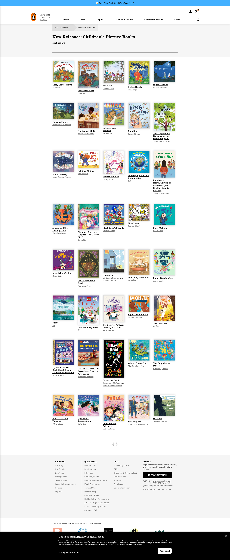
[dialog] (115, 546)
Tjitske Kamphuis (160, 421)
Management (61, 476)
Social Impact (61, 480)
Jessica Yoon (58, 375)
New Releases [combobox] (61, 27)
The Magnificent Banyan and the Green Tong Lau (161, 136)
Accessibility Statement (65, 484)
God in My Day (59, 174)
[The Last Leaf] (164, 307)
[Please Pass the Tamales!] (63, 405)
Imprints (59, 491)
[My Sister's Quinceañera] (88, 405)
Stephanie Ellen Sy (161, 141)
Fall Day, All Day (86, 171)
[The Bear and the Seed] (88, 263)
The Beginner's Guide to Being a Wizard (113, 326)
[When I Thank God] (139, 350)
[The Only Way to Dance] (164, 350)
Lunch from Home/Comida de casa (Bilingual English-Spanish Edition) (162, 185)
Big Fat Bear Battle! (138, 314)
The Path (107, 85)
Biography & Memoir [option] (66, 57)
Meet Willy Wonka (61, 273)
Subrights (118, 480)
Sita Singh (132, 90)
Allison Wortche (160, 87)
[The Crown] (139, 212)
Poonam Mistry (84, 286)
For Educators (120, 476)
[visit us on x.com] (150, 482)
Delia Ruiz (82, 424)
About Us (60, 462)
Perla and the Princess (109, 425)
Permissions (119, 484)
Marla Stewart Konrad (61, 177)
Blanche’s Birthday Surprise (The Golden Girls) (88, 235)
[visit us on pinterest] (164, 482)
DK (129, 181)
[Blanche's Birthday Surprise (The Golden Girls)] (88, 216)
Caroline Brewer (59, 233)
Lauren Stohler (134, 226)
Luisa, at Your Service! (109, 129)
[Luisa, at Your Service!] (114, 114)
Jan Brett (56, 87)
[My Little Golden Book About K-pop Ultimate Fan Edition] (63, 352)
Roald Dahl (158, 230)
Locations (59, 473)
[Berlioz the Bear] (88, 74)
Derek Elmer (83, 240)
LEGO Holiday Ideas (88, 327)
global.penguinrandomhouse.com (158, 485)
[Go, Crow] (164, 405)
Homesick (108, 275)
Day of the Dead (111, 380)
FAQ (116, 469)
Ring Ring (133, 131)
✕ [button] (226, 536)
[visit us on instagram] (169, 482)
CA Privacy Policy (91, 495)
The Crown (133, 223)
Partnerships (90, 465)
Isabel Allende (109, 429)
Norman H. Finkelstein (138, 424)
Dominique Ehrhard (111, 383)
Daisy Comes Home (62, 84)
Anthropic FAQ (90, 510)
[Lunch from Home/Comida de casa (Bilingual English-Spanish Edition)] (164, 164)
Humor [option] (82, 58)
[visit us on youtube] (155, 482)
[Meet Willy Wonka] (63, 259)
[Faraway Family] (63, 110)
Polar (55, 322)
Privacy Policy (90, 491)
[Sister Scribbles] (114, 162)
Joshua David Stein (161, 193)
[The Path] (114, 72)
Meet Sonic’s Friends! (113, 228)
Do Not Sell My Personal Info (96, 499)
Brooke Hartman (135, 317)
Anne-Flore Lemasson (112, 385)
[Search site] (198, 19)
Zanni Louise (159, 281)
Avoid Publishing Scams (95, 506)
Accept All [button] (165, 550)
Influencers (89, 473)
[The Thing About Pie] (139, 261)
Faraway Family (60, 122)
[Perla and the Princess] (114, 407)
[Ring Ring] (139, 115)
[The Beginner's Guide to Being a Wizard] (114, 308)
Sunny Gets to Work (163, 278)
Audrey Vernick (109, 280)
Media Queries (90, 469)
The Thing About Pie (138, 277)
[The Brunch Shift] (88, 115)
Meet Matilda (160, 228)
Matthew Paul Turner (137, 366)
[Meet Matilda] (164, 214)
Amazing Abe (134, 421)
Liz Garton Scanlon (111, 278)
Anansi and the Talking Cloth (60, 229)
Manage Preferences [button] (68, 552)
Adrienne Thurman (86, 134)
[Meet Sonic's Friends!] (114, 214)
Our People (60, 469)
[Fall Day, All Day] (88, 159)
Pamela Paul (108, 88)
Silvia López (57, 424)
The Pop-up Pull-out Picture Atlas (138, 177)
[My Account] (190, 10)
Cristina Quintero (160, 368)
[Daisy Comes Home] (63, 71)
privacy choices (136, 544)
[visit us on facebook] (145, 482)
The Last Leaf (160, 323)
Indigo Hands (135, 87)
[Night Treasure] (164, 71)
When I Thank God (137, 363)
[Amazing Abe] (139, 406)
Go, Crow (157, 418)
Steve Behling (109, 230)
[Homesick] (114, 260)
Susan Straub (134, 134)
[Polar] (63, 307)
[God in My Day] (63, 161)
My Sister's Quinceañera (84, 420)
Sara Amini (107, 133)
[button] (66, 19)
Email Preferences (92, 484)
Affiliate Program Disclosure (96, 503)
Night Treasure (160, 84)
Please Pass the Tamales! (60, 420)
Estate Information (122, 488)
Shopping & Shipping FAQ (125, 473)
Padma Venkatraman (61, 124)
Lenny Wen (108, 179)
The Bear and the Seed (86, 282)
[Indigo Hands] (139, 72)
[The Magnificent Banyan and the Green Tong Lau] (164, 116)
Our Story (59, 465)
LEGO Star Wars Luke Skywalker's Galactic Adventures (89, 371)
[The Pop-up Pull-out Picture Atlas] (139, 161)
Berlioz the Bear (86, 90)
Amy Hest (132, 280)
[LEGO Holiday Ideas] (88, 309)
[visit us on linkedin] (159, 482)
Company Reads (91, 476)
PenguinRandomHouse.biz (96, 480)
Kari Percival (83, 173)
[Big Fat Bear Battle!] (139, 303)
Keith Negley (108, 330)
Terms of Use (90, 488)
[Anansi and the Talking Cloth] (63, 214)
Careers (58, 488)
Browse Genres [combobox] (85, 27)
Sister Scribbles (111, 176)
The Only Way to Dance (161, 364)
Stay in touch (158, 475)
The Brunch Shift (86, 131)
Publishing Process (122, 465)
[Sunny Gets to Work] (164, 262)
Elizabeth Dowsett (85, 376)
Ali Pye (156, 326)
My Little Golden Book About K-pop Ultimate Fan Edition (63, 370)
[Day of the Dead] (114, 358)
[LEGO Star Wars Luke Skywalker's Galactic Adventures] (88, 352)
